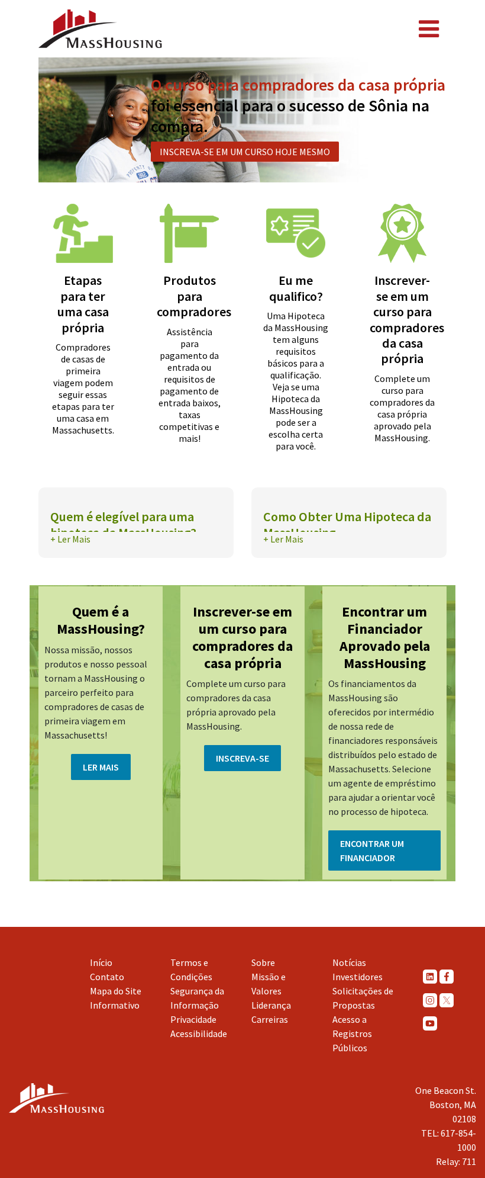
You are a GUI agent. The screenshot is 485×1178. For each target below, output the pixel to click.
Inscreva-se (242, 758)
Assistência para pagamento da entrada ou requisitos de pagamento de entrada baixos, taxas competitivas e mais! (190, 385)
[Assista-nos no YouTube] (430, 1023)
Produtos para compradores (194, 296)
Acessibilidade (198, 1033)
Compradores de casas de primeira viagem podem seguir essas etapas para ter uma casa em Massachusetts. (83, 388)
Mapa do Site (115, 991)
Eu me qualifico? (296, 288)
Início (101, 962)
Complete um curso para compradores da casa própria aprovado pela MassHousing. (402, 408)
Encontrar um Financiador (372, 850)
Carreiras (269, 1019)
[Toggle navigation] (429, 29)
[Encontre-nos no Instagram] (430, 1000)
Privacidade (193, 1019)
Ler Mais (101, 767)
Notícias (349, 962)
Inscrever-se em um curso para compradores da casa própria (407, 319)
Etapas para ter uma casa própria (83, 303)
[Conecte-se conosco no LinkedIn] (430, 976)
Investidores (357, 977)
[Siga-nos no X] (446, 1000)
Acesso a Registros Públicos (352, 1033)
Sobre (263, 962)
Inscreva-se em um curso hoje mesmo (245, 152)
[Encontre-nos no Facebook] (446, 976)
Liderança (271, 1005)
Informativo (115, 1005)
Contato (107, 977)
